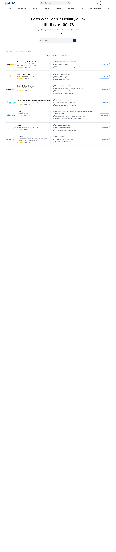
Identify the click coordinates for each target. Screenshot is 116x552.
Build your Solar (64, 55)
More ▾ (109, 8)
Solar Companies (52, 55)
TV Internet (8, 8)
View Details (104, 65)
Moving (35, 8)
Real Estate (71, 8)
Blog (96, 3)
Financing (46, 8)
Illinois (15, 51)
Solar (82, 8)
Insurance (58, 8)
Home (55, 34)
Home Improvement (95, 8)
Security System (22, 8)
